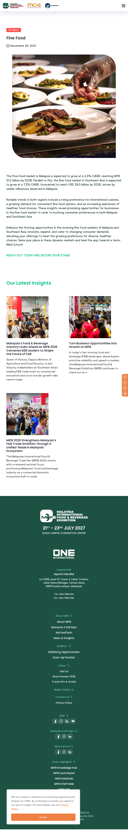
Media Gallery (63, 690)
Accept (43, 817)
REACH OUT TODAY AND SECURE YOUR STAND (38, 255)
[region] (43, 806)
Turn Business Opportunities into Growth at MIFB (93, 345)
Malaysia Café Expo (62, 731)
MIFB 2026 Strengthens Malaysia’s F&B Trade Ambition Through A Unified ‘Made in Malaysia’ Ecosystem (31, 445)
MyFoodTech (63, 746)
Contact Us (63, 697)
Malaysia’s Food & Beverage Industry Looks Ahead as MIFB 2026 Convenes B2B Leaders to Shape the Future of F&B (31, 348)
